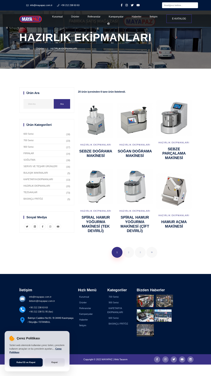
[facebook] (157, 359)
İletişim (153, 16)
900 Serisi (28, 146)
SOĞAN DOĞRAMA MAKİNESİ (135, 153)
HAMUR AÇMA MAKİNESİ (174, 224)
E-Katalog (179, 18)
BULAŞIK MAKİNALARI (35, 172)
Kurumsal (57, 16)
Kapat (54, 362)
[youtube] (182, 359)
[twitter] (174, 359)
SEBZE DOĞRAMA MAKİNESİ (95, 153)
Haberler (136, 16)
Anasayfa (24, 48)
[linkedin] (190, 359)
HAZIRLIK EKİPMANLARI (36, 185)
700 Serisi (28, 140)
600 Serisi (28, 133)
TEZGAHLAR (30, 192)
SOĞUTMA (29, 159)
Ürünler (75, 16)
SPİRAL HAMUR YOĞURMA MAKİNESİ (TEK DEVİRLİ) (96, 224)
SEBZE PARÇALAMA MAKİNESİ (174, 153)
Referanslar (94, 16)
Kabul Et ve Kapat (26, 362)
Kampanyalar (116, 16)
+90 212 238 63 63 (38, 307)
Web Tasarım (121, 359)
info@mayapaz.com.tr (40, 296)
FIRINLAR (28, 153)
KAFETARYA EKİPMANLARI (38, 179)
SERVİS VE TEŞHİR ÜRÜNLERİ (40, 166)
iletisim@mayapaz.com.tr (42, 301)
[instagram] (165, 359)
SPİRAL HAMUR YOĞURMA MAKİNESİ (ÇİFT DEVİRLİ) (134, 224)
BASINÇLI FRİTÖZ (33, 198)
